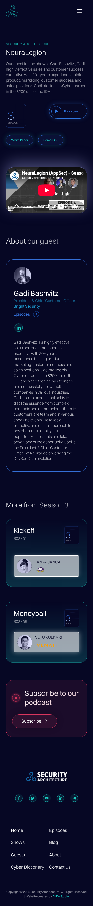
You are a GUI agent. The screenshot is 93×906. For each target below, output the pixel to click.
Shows (18, 842)
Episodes (58, 830)
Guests (18, 854)
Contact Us (60, 867)
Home (17, 830)
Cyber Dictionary (27, 867)
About (55, 854)
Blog (53, 842)
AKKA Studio (60, 896)
